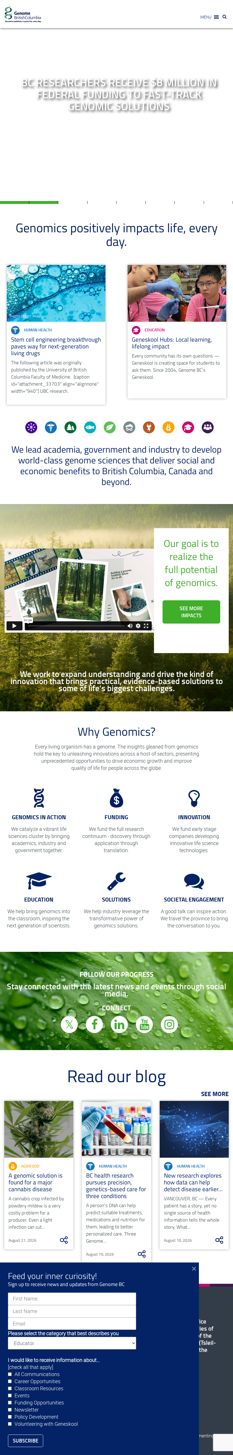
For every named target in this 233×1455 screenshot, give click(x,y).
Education (155, 330)
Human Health (38, 330)
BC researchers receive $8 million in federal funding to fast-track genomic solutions (119, 94)
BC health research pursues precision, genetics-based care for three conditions (116, 1185)
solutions (116, 899)
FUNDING (116, 817)
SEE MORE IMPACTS (191, 612)
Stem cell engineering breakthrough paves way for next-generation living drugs (56, 346)
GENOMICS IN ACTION (39, 817)
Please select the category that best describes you (63, 1333)
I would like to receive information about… (54, 1359)
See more (215, 1093)
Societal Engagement (194, 899)
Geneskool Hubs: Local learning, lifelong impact (172, 343)
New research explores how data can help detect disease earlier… (193, 1182)
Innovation (194, 817)
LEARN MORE (117, 127)
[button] (205, 17)
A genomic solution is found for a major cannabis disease (36, 1182)
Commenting (201, 1436)
